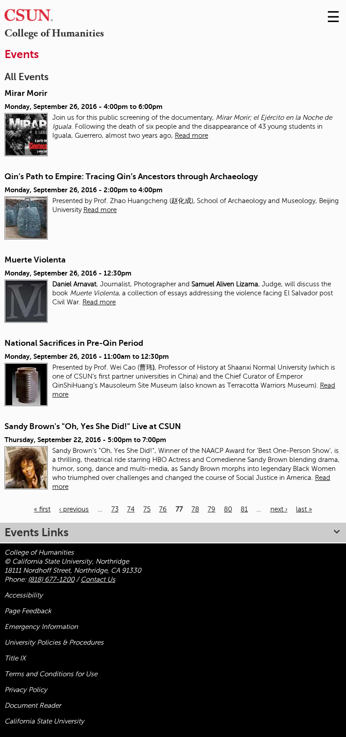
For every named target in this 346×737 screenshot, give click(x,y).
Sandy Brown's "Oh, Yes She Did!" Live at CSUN (93, 426)
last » (304, 509)
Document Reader (33, 705)
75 (146, 509)
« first (42, 509)
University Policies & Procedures (54, 642)
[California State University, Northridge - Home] (29, 17)
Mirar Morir (26, 93)
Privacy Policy (26, 689)
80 (228, 509)
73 (114, 509)
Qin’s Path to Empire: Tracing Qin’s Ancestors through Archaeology (131, 176)
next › (278, 509)
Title (15, 658)
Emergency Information (41, 626)
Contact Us (98, 579)
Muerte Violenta (35, 259)
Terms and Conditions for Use (51, 674)
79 (211, 509)
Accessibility (24, 595)
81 (244, 509)
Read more (191, 135)
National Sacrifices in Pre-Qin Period (74, 343)
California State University (44, 721)
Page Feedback (28, 611)
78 (195, 509)
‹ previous (74, 509)
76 (163, 509)
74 (131, 509)
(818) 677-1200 (51, 579)
